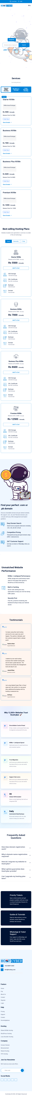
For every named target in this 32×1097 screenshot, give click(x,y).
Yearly (8, 241)
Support (3, 1014)
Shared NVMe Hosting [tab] (6, 89)
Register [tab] (11, 39)
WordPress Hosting (6, 1033)
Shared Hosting (5, 1051)
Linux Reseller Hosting (7, 1036)
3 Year (23, 241)
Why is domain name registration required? (16, 855)
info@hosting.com (10, 969)
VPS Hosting (4, 1054)
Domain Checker (5, 1045)
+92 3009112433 (9, 966)
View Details (6, 122)
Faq (2, 991)
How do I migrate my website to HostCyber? (16, 863)
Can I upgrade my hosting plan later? (16, 877)
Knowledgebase (5, 1020)
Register (3, 1000)
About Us (3, 994)
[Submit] (22, 1070)
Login (21, 1)
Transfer (20, 39)
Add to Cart (16, 268)
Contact (3, 997)
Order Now (6, 119)
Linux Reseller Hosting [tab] (25, 89)
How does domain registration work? (16, 848)
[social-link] (2, 1079)
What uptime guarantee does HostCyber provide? (16, 870)
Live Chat (14, 1)
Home (2, 988)
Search (24, 45)
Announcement (5, 1048)
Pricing (3, 1011)
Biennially (16, 241)
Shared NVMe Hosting (7, 1030)
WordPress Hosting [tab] (16, 89)
